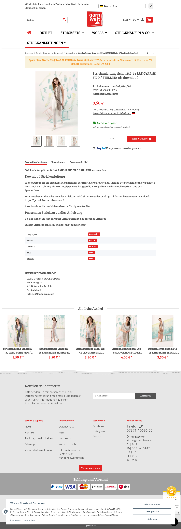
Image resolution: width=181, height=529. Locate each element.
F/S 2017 (92, 240)
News (28, 426)
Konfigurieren (152, 511)
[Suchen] (64, 20)
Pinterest (98, 436)
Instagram (99, 431)
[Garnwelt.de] (95, 19)
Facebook (98, 426)
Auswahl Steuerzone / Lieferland (112, 113)
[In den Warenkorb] (27, 69)
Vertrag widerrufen (90, 468)
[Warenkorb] (150, 19)
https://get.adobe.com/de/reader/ (44, 200)
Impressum (65, 438)
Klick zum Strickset (75, 224)
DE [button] (134, 19)
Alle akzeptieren (152, 504)
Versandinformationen (38, 450)
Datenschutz (66, 426)
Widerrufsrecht (68, 444)
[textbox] (122, 6)
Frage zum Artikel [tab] (79, 161)
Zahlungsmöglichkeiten (39, 438)
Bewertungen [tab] (58, 161)
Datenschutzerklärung (38, 395)
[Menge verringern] (96, 139)
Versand (120, 109)
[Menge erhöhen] (119, 139)
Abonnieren (145, 395)
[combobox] (122, 6)
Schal (91, 252)
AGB (61, 432)
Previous (7, 339)
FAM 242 (93, 246)
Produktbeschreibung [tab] (36, 161)
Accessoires (111, 93)
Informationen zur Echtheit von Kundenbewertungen (71, 453)
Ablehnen (152, 519)
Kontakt (29, 432)
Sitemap (30, 444)
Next (174, 339)
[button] (142, 19)
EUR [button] (125, 19)
